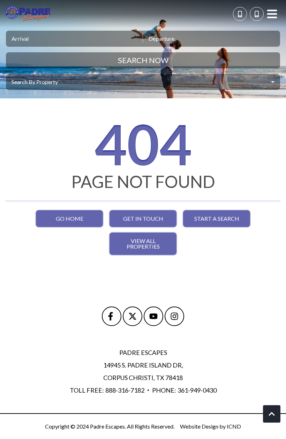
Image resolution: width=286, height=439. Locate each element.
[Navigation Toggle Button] (272, 14)
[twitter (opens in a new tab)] (132, 316)
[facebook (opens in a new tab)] (111, 316)
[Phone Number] (257, 14)
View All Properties (143, 243)
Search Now (143, 60)
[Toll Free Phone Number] (240, 14)
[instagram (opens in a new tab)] (174, 316)
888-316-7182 (124, 390)
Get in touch (143, 218)
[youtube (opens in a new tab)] (153, 316)
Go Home (69, 218)
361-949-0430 (197, 390)
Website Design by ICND (210, 426)
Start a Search (216, 218)
